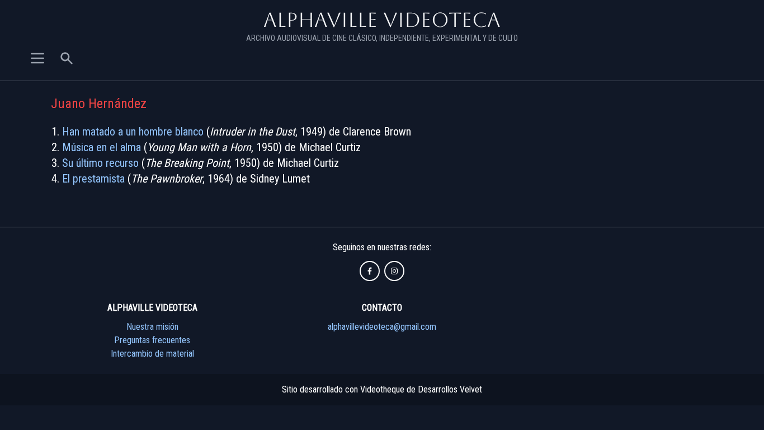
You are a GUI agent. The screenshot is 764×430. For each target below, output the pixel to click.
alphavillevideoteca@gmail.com (382, 326)
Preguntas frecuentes (152, 340)
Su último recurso (100, 163)
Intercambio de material (152, 353)
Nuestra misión (152, 326)
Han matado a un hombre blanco (133, 131)
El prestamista (93, 178)
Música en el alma (101, 147)
